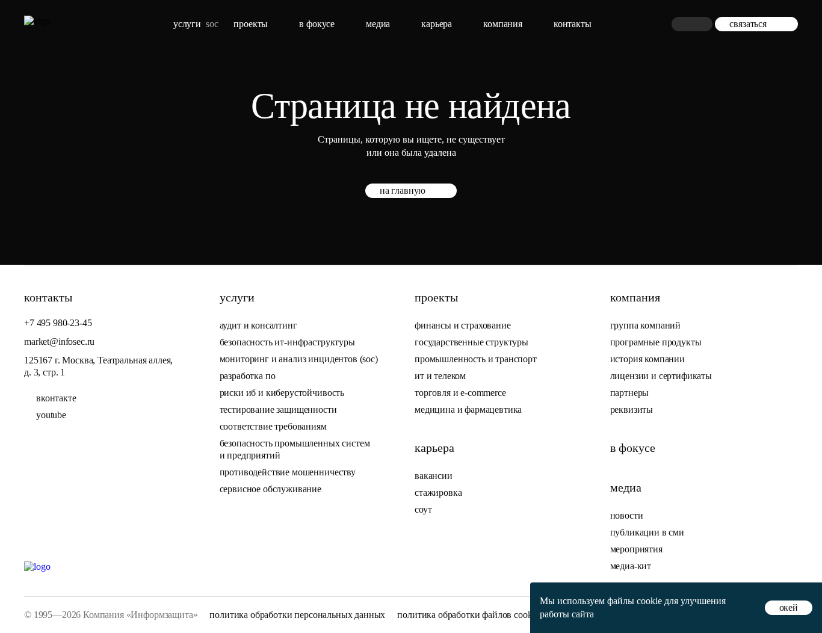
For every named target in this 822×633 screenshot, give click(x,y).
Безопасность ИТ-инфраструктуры (287, 342)
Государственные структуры (471, 342)
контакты (573, 24)
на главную (402, 190)
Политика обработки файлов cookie (468, 615)
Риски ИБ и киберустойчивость (282, 393)
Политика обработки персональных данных (297, 615)
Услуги (187, 24)
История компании (647, 359)
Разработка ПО (249, 376)
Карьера (436, 24)
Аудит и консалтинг (258, 325)
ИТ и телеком (440, 376)
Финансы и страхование (463, 325)
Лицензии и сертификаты (661, 376)
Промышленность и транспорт (476, 359)
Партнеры (629, 393)
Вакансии (434, 476)
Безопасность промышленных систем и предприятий (295, 449)
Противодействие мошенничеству (288, 472)
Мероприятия (636, 549)
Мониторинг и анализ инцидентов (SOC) (299, 359)
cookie (649, 601)
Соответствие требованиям (273, 426)
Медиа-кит (631, 566)
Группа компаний (645, 325)
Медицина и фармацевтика (468, 409)
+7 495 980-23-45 (57, 323)
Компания (502, 24)
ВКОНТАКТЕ (56, 398)
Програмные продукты (656, 342)
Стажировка (438, 492)
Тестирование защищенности (278, 409)
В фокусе (317, 24)
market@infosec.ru (59, 341)
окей (788, 607)
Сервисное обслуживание (270, 489)
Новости (626, 515)
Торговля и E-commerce (460, 393)
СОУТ (423, 509)
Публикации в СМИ (647, 532)
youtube (51, 415)
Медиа (378, 24)
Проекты (250, 24)
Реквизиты (632, 409)
